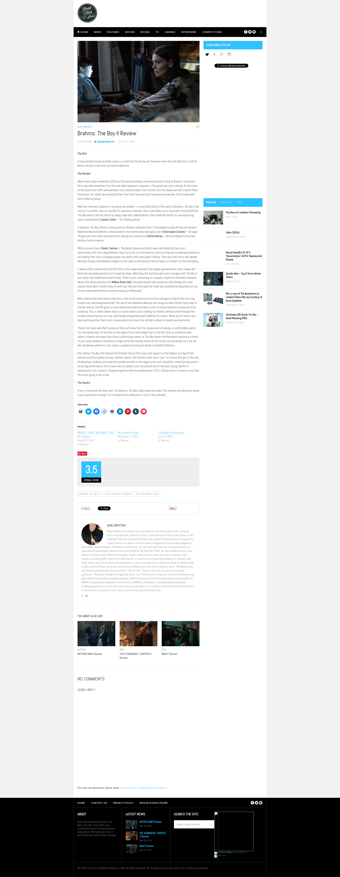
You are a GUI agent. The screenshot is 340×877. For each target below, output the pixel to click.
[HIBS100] (220, 855)
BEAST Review (169, 654)
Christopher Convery (118, 494)
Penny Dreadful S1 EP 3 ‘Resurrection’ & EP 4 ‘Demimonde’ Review (244, 256)
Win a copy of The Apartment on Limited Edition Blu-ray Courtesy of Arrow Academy (244, 297)
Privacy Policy (123, 803)
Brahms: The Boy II (90, 494)
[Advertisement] (232, 133)
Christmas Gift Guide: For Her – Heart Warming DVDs (242, 316)
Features (113, 32)
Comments (226, 202)
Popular (211, 202)
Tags (240, 202)
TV (157, 32)
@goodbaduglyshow (106, 141)
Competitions (212, 32)
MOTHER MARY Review (90, 654)
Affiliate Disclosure (154, 803)
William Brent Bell (147, 494)
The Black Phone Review (171, 432)
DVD (80, 126)
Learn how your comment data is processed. (143, 788)
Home (84, 32)
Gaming (170, 32)
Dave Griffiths (86, 141)
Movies (130, 32)
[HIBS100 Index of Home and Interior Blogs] (230, 851)
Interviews (188, 32)
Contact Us (99, 803)
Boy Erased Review (128, 432)
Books (145, 32)
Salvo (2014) (232, 232)
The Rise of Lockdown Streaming (243, 212)
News (97, 32)
